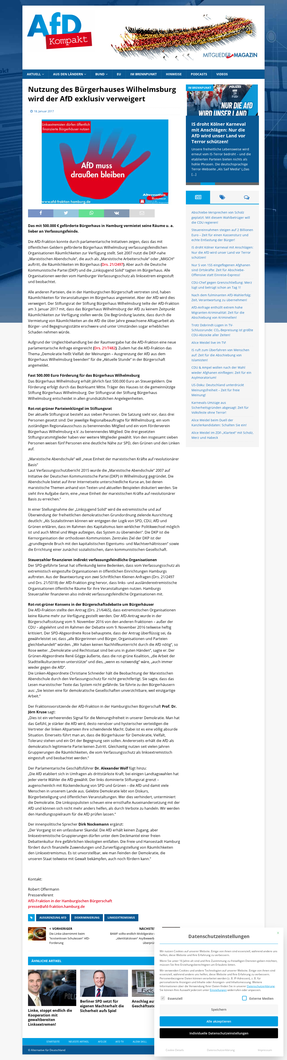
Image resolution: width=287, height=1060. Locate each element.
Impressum (265, 1050)
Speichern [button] (218, 1009)
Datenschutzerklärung (261, 986)
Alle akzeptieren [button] (219, 1021)
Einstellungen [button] (218, 990)
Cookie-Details (175, 1050)
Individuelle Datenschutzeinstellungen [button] (218, 1033)
